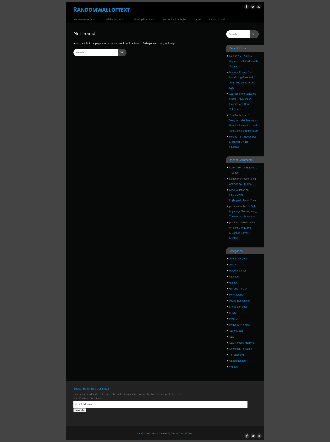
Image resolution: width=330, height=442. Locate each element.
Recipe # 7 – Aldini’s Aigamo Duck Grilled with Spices (243, 61)
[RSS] (258, 7)
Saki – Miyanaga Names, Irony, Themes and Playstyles (243, 211)
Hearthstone (236, 294)
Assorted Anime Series (174, 19)
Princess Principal (239, 324)
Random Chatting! (218, 19)
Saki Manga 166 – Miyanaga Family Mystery (241, 232)
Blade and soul (237, 270)
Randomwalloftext (101, 9)
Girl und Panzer (238, 288)
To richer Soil (236, 354)
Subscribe (80, 410)
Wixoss (233, 366)
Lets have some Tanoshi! (85, 19)
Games (197, 19)
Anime (232, 264)
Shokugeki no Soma (144, 19)
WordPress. (187, 433)
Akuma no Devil (238, 258)
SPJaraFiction (237, 189)
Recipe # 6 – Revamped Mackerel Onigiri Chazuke (242, 141)
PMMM (233, 318)
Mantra (174, 433)
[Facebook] (246, 7)
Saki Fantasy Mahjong (241, 342)
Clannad (234, 276)
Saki (231, 336)
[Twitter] (252, 7)
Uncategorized (237, 360)
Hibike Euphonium (239, 300)
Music (232, 312)
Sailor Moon (236, 330)
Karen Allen (235, 167)
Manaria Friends (238, 306)
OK (121, 52)
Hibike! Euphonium (116, 19)
